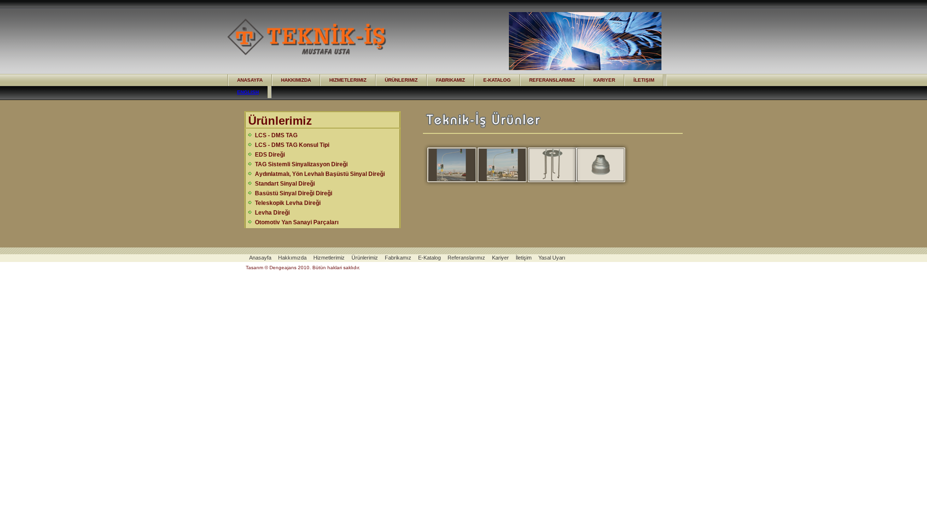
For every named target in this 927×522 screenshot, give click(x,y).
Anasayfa (250, 80)
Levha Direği (272, 212)
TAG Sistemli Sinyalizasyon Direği (301, 164)
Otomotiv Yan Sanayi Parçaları (296, 222)
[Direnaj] (547, 165)
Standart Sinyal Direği (285, 183)
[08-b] (447, 165)
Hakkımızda (296, 80)
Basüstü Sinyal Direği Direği (293, 193)
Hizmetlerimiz (347, 80)
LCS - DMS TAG (276, 135)
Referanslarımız (552, 80)
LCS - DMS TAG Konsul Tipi (292, 145)
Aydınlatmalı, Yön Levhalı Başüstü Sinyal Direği (320, 174)
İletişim (643, 80)
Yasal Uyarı (551, 258)
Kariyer (604, 80)
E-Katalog (497, 80)
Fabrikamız (450, 80)
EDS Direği (270, 154)
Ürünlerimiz (401, 80)
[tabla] (596, 165)
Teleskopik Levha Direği (288, 203)
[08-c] (497, 165)
